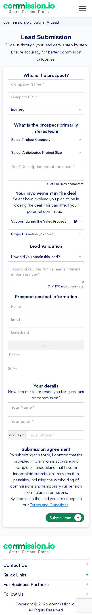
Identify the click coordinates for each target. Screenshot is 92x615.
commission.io (62, 603)
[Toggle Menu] (82, 8)
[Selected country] (46, 345)
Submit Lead (60, 517)
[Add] (9, 368)
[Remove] (15, 368)
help (75, 222)
